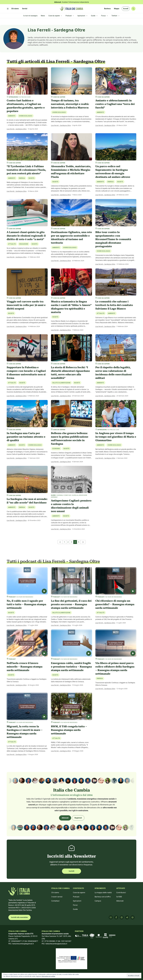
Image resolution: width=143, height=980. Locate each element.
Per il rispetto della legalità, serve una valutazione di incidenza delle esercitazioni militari (113, 372)
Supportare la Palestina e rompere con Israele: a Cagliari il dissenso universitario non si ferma (26, 372)
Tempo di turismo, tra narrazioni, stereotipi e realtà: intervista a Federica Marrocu (70, 104)
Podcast (76, 897)
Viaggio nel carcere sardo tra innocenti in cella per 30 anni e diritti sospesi (26, 305)
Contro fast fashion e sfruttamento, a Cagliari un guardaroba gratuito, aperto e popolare (26, 106)
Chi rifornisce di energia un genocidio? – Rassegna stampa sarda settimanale (114, 604)
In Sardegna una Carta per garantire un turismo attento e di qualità (26, 437)
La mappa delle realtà (103, 892)
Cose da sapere (79, 892)
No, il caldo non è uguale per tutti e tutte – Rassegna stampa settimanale (26, 604)
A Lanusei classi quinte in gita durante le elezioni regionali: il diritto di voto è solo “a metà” (26, 236)
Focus (75, 905)
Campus (98, 901)
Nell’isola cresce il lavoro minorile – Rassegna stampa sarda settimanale (24, 667)
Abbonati (65, 818)
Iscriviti (71, 871)
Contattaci (55, 901)
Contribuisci (121, 892)
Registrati (78, 818)
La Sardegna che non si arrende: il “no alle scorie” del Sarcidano (27, 501)
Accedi (125, 9)
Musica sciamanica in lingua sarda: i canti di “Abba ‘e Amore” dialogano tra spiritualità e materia (71, 307)
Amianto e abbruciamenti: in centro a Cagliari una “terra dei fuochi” (115, 104)
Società (31, 178)
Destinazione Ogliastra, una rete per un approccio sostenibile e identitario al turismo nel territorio (71, 237)
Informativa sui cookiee (48, 976)
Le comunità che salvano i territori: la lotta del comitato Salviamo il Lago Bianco (114, 305)
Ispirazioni (77, 901)
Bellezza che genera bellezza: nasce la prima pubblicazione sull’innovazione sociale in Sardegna (69, 438)
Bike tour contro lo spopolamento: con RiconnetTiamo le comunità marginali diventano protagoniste (113, 239)
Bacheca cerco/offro (103, 897)
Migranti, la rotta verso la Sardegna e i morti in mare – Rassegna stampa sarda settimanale (25, 732)
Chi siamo (55, 892)
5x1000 (119, 897)
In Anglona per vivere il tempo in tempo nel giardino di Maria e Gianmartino (115, 437)
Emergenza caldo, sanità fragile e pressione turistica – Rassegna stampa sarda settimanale (71, 667)
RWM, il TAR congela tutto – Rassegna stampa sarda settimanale (69, 730)
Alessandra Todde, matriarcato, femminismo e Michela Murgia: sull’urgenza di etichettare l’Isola (71, 171)
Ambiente (100, 112)
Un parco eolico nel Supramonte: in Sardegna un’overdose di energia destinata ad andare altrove (112, 171)
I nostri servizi (56, 897)
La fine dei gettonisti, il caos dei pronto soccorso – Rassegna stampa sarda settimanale (71, 604)
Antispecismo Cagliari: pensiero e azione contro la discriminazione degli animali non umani (71, 506)
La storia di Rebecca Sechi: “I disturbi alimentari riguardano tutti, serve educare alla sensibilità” (70, 372)
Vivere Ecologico (25, 116)
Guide (75, 909)
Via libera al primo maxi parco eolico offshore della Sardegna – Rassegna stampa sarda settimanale (114, 668)
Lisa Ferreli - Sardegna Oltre (16, 129)
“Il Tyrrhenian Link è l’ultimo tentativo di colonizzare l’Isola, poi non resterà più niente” (26, 170)
